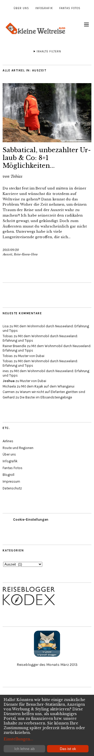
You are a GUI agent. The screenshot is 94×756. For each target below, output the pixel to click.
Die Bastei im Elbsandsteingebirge (46, 397)
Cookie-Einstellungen (30, 519)
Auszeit (7, 254)
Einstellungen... (18, 739)
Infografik (44, 8)
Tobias (16, 176)
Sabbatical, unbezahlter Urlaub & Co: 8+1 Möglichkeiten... (47, 157)
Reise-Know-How (26, 254)
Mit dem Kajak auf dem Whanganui (47, 386)
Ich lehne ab (24, 749)
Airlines (8, 441)
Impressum (11, 481)
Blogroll (8, 475)
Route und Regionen (18, 448)
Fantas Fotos (69, 8)
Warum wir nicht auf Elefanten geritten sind (52, 392)
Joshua (9, 381)
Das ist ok (68, 749)
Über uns (21, 8)
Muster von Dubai (31, 356)
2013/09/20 (11, 250)
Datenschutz (12, 488)
